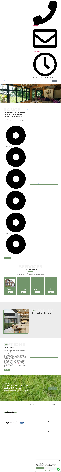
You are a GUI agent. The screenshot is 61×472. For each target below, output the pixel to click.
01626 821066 (15, 363)
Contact (41, 82)
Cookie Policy (45, 470)
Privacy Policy (50, 470)
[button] (59, 460)
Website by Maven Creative (30, 470)
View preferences (56, 468)
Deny (48, 468)
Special (36, 82)
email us (19, 363)
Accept (40, 468)
